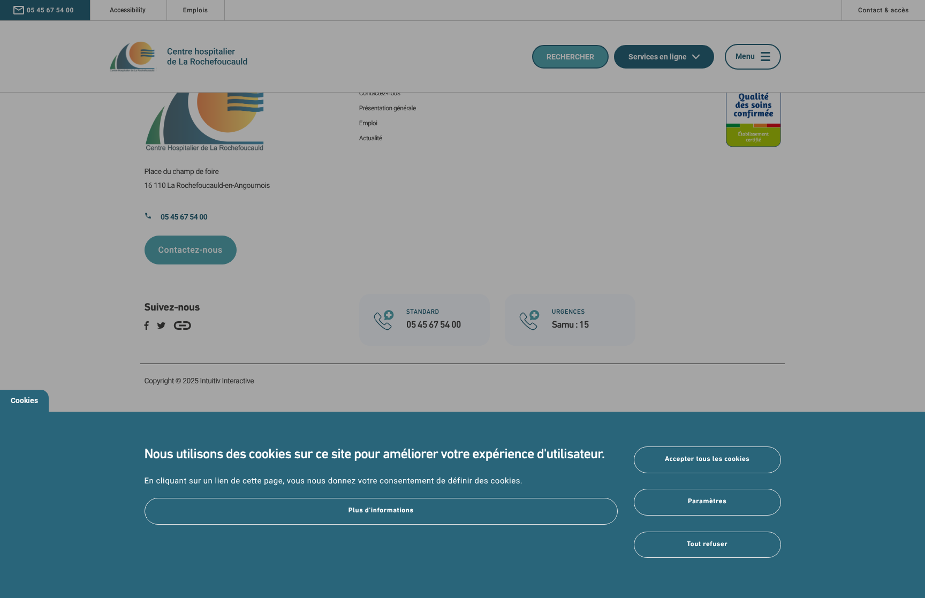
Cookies (24, 400)
